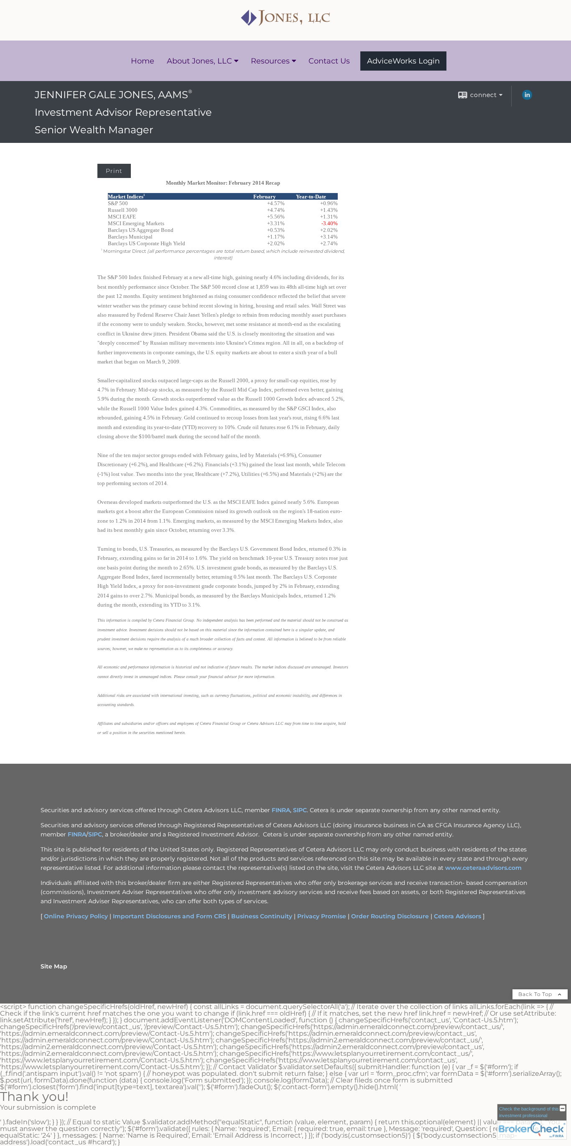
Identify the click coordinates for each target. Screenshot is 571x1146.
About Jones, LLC (199, 61)
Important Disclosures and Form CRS (169, 916)
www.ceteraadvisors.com (483, 868)
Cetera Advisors (457, 916)
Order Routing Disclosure (390, 916)
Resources (270, 61)
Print (114, 171)
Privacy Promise (321, 916)
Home (142, 61)
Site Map (54, 966)
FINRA (281, 810)
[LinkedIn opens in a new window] (527, 98)
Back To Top (536, 994)
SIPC (300, 810)
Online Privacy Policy (76, 916)
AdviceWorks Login (403, 61)
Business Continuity (261, 916)
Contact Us (329, 61)
